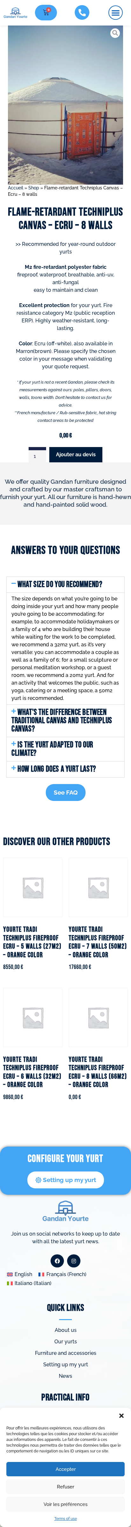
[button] (121, 1416)
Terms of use (65, 1518)
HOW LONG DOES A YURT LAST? (56, 769)
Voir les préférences (65, 1504)
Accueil (15, 187)
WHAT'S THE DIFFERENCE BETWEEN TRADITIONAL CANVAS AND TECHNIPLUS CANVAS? (61, 721)
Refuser (65, 1487)
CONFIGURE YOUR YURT (65, 1159)
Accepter (66, 1469)
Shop (33, 187)
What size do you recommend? (59, 585)
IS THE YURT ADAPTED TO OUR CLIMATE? (52, 749)
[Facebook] (57, 1261)
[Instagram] (73, 1261)
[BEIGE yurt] (65, 105)
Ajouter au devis (76, 454)
